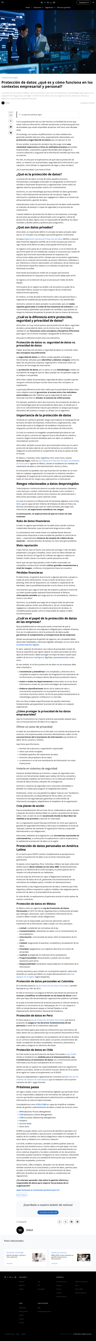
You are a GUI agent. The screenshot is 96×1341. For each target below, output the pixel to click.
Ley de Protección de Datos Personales (52, 985)
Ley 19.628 (71, 1054)
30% (60, 1005)
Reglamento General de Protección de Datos (43, 239)
